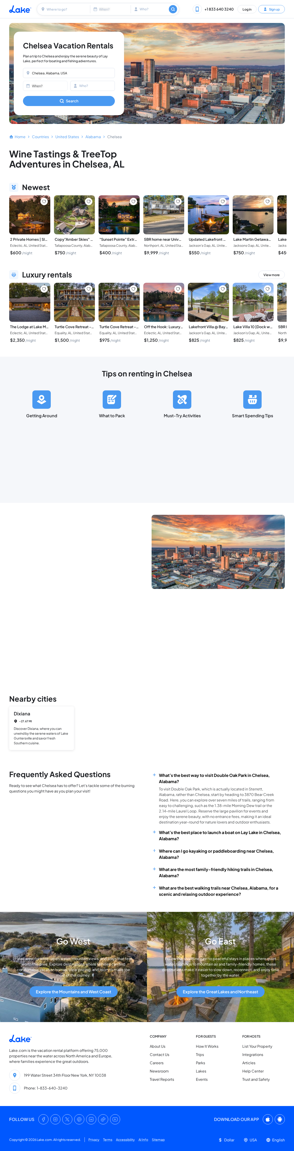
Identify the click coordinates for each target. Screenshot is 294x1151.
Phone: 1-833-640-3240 (46, 1088)
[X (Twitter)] (67, 1119)
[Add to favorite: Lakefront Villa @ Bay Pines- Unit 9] (222, 289)
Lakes (201, 1071)
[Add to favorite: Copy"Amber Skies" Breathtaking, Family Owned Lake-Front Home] (88, 201)
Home (20, 136)
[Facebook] (43, 1119)
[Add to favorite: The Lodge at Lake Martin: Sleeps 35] (44, 289)
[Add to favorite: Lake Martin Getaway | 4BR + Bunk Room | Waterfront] (267, 201)
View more (271, 275)
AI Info (143, 1139)
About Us (157, 1046)
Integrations (252, 1054)
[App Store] (268, 1119)
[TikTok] (103, 1119)
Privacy (93, 1139)
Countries (40, 136)
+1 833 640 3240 (219, 9)
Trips (200, 1054)
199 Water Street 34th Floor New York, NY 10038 (65, 1075)
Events (202, 1079)
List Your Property (257, 1046)
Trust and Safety (256, 1079)
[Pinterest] (79, 1119)
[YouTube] (115, 1119)
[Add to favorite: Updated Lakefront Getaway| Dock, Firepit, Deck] (222, 201)
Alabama (93, 136)
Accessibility (125, 1139)
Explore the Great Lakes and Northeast (220, 991)
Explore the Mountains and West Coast (73, 991)
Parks (200, 1062)
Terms (107, 1139)
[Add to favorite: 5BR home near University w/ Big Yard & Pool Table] (178, 201)
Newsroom (159, 1071)
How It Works (207, 1046)
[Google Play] (280, 1119)
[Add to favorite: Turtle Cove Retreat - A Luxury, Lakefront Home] (88, 289)
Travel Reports (162, 1079)
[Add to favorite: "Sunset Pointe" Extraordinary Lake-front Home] (133, 201)
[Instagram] (55, 1119)
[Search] (173, 9)
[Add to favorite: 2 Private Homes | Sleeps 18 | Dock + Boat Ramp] (44, 201)
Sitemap (158, 1139)
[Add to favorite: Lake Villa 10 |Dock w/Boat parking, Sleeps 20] (267, 289)
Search (72, 100)
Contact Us (159, 1054)
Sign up (274, 9)
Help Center (253, 1071)
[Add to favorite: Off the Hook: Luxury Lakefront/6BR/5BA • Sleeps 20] (178, 289)
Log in (247, 9)
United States (67, 136)
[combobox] (64, 9)
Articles (248, 1062)
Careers (157, 1062)
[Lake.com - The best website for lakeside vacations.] (20, 9)
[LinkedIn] (91, 1119)
